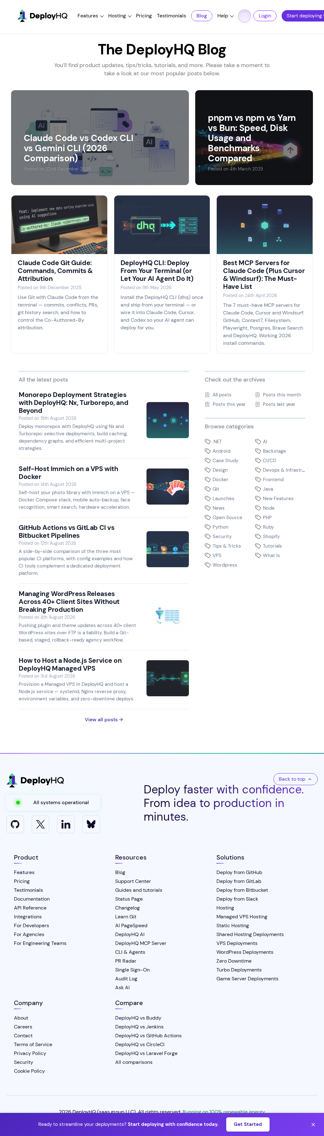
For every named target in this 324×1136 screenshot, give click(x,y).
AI (265, 441)
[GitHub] (15, 824)
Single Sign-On (132, 969)
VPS (217, 555)
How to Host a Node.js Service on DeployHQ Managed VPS (70, 664)
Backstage (274, 451)
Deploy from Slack (237, 899)
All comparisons (134, 1062)
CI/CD (269, 460)
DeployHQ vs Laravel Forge (146, 1053)
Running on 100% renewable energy (224, 1111)
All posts (222, 395)
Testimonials (171, 15)
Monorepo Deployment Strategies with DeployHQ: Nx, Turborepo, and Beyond (73, 402)
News (219, 508)
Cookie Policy (29, 1071)
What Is (271, 555)
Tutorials (272, 546)
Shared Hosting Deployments (250, 934)
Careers (23, 1026)
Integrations (28, 916)
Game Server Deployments (247, 978)
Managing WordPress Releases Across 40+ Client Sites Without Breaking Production (69, 601)
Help (222, 15)
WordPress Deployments (244, 952)
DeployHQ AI (130, 934)
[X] (40, 824)
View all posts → (104, 719)
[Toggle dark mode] (244, 15)
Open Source (227, 517)
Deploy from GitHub (239, 872)
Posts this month (282, 395)
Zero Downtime (234, 961)
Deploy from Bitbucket (242, 890)
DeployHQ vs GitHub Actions (148, 1035)
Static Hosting (232, 925)
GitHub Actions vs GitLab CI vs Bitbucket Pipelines (66, 531)
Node (269, 508)
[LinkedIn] (66, 824)
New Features (278, 498)
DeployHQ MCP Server (140, 943)
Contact (23, 1035)
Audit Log (126, 978)
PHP (267, 517)
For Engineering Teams (40, 943)
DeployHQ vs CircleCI (140, 1044)
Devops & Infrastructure (290, 470)
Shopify (271, 536)
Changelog (127, 907)
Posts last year (279, 404)
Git (216, 489)
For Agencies (29, 934)
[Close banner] (313, 1124)
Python (220, 527)
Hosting (117, 15)
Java (268, 489)
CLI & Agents (130, 952)
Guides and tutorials (138, 890)
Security (222, 536)
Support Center (133, 881)
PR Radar (125, 961)
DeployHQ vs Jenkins (139, 1026)
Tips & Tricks (227, 546)
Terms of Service (33, 1044)
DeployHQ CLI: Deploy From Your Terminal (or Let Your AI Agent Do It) (157, 270)
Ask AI (122, 987)
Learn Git (125, 916)
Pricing (144, 15)
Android (221, 451)
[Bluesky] (91, 824)
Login (265, 15)
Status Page (129, 899)
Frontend (273, 479)
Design (220, 470)
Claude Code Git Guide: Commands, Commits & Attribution (55, 270)
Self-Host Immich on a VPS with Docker (68, 472)
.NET (217, 441)
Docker (220, 479)
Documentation (32, 899)
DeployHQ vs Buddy (138, 1018)
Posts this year (229, 404)
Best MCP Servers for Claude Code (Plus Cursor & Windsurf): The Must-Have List (264, 274)
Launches (223, 498)
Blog (201, 15)
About (21, 1018)
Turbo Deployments (239, 969)
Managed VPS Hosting (241, 916)
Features (88, 15)
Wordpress (225, 565)
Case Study (225, 460)
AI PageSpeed (131, 925)
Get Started (248, 1124)
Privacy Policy (30, 1053)
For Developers (31, 925)
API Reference (30, 907)
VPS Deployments (237, 943)
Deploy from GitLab (238, 881)
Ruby (268, 527)
